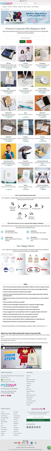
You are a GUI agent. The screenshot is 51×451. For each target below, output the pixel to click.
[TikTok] (28, 427)
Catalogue (28, 385)
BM (23, 1)
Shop (27, 377)
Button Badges (4, 421)
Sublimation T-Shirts (5, 413)
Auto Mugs (16, 427)
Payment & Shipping (30, 379)
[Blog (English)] (40, 427)
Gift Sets (15, 413)
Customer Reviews (30, 391)
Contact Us (28, 383)
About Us (28, 375)
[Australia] (10, 396)
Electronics (16, 431)
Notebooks (16, 423)
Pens (2, 423)
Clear (29, 41)
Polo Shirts (16, 412)
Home (2, 9)
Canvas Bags (16, 417)
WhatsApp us (24, 326)
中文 (26, 1)
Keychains (16, 421)
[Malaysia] (4, 396)
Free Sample (29, 399)
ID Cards (15, 419)
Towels (15, 425)
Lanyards (3, 419)
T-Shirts (2, 412)
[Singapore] (6, 396)
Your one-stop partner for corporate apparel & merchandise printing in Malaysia (25, 449)
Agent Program (29, 397)
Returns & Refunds (30, 381)
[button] (2, 263)
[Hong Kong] (8, 396)
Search (22, 41)
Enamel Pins (3, 427)
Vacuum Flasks (17, 415)
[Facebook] (30, 427)
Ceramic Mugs (4, 415)
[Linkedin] (37, 427)
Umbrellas (16, 435)
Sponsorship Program (31, 395)
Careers (28, 393)
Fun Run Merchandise (31, 401)
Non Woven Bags (4, 417)
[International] (2, 396)
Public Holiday (29, 402)
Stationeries (3, 431)
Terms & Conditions (22, 445)
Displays (3, 433)
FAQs (27, 387)
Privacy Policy (30, 445)
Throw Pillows (4, 429)
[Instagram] (32, 427)
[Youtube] (35, 427)
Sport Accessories (17, 433)
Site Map (28, 404)
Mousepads (16, 429)
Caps (2, 425)
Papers (2, 435)
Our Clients (28, 389)
